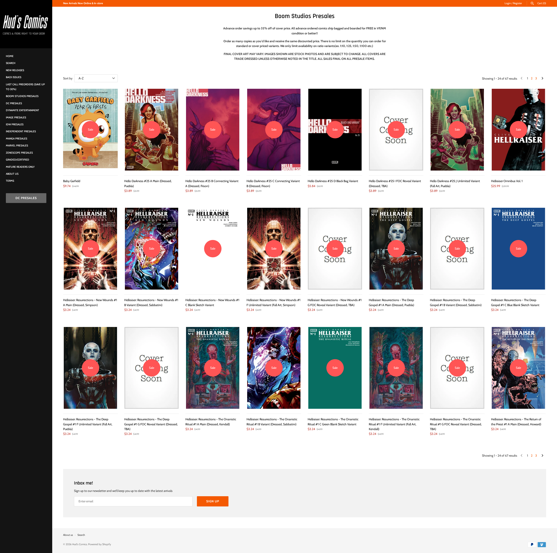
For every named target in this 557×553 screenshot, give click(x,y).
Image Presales (16, 117)
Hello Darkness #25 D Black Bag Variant (333, 181)
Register (517, 3)
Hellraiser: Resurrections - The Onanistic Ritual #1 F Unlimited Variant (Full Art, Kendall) (394, 424)
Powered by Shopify (99, 544)
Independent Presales (21, 131)
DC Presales (14, 103)
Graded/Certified (17, 159)
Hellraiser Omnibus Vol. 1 (507, 181)
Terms (10, 180)
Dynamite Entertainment (22, 110)
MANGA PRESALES (16, 138)
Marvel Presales (17, 145)
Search (10, 63)
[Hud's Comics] (26, 24)
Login (508, 3)
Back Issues (13, 77)
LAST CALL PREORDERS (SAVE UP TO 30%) (25, 87)
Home (9, 56)
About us (12, 173)
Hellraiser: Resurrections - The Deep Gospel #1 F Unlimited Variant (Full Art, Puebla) (87, 424)
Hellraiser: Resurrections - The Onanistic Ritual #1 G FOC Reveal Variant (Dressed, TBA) (456, 424)
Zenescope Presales (19, 152)
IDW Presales (14, 124)
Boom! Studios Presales (22, 96)
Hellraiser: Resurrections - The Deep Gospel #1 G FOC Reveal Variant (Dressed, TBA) (151, 424)
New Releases (15, 70)
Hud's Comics (79, 544)
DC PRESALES (26, 198)
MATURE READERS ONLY (20, 166)
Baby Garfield (71, 181)
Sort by (67, 78)
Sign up (212, 501)
